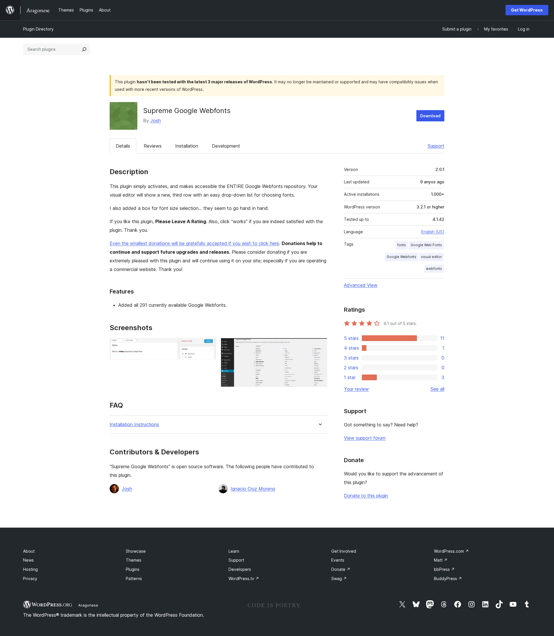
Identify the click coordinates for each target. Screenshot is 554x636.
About (29, 551)
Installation (186, 146)
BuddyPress (448, 578)
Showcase (136, 551)
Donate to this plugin (366, 495)
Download (430, 115)
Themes (133, 560)
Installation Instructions (134, 424)
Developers (240, 569)
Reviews (153, 146)
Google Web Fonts (426, 245)
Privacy (30, 578)
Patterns (134, 578)
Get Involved (343, 551)
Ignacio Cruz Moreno (253, 489)
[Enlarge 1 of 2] (208, 346)
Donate (340, 569)
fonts (401, 245)
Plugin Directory (38, 29)
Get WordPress (527, 9)
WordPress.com (451, 551)
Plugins (132, 569)
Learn (234, 551)
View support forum (364, 438)
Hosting (30, 569)
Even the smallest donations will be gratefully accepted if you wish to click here (194, 243)
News (28, 560)
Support (436, 146)
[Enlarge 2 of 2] (319, 346)
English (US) (432, 231)
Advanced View (360, 285)
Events (337, 560)
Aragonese (88, 605)
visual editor (431, 257)
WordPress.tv (244, 578)
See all (437, 389)
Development (226, 146)
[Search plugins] (84, 49)
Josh (155, 120)
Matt (441, 560)
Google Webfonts (401, 257)
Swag (339, 578)
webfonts (434, 268)
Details (123, 146)
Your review (356, 389)
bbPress (444, 569)
